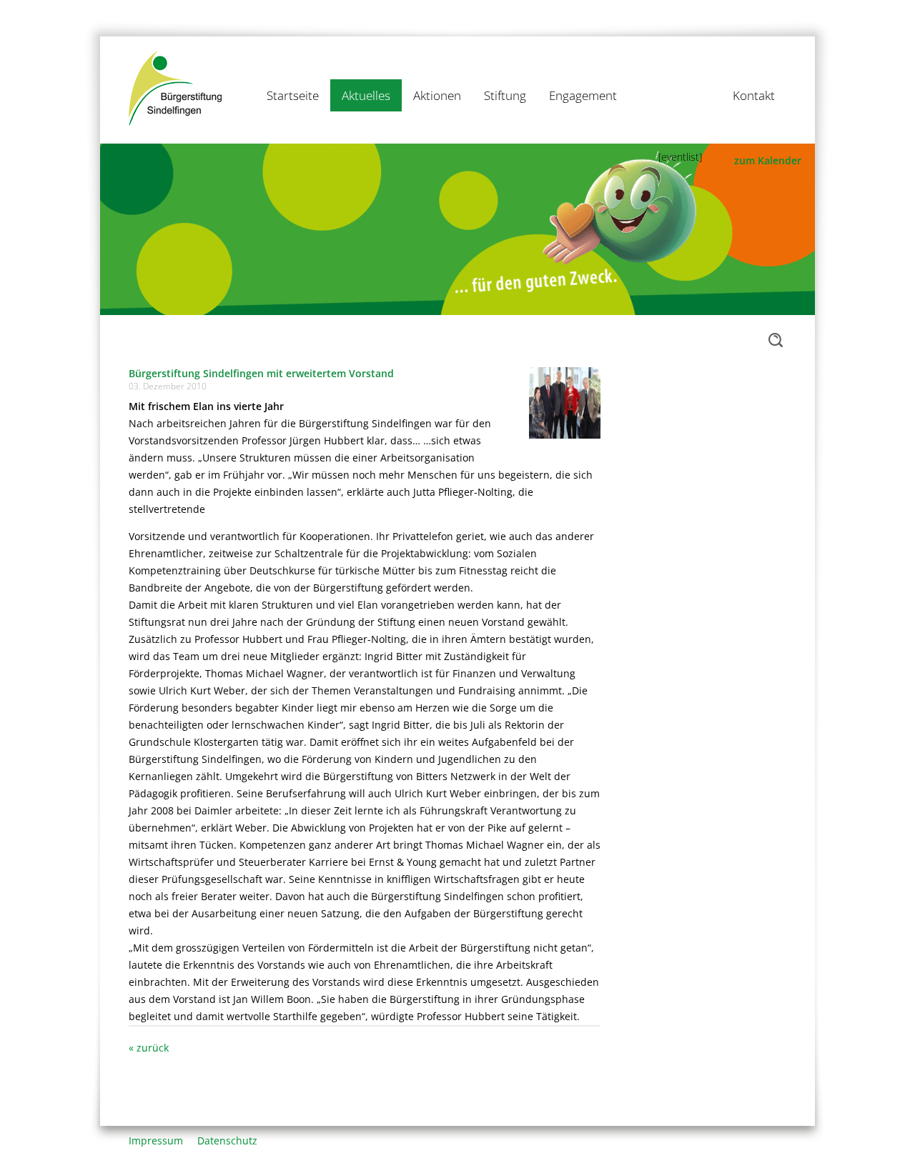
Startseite (293, 95)
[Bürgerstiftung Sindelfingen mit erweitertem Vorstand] (564, 402)
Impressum (156, 1140)
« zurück (149, 1047)
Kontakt (754, 95)
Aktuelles (366, 95)
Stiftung (505, 95)
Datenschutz (227, 1140)
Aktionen (437, 95)
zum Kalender (767, 160)
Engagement (583, 95)
